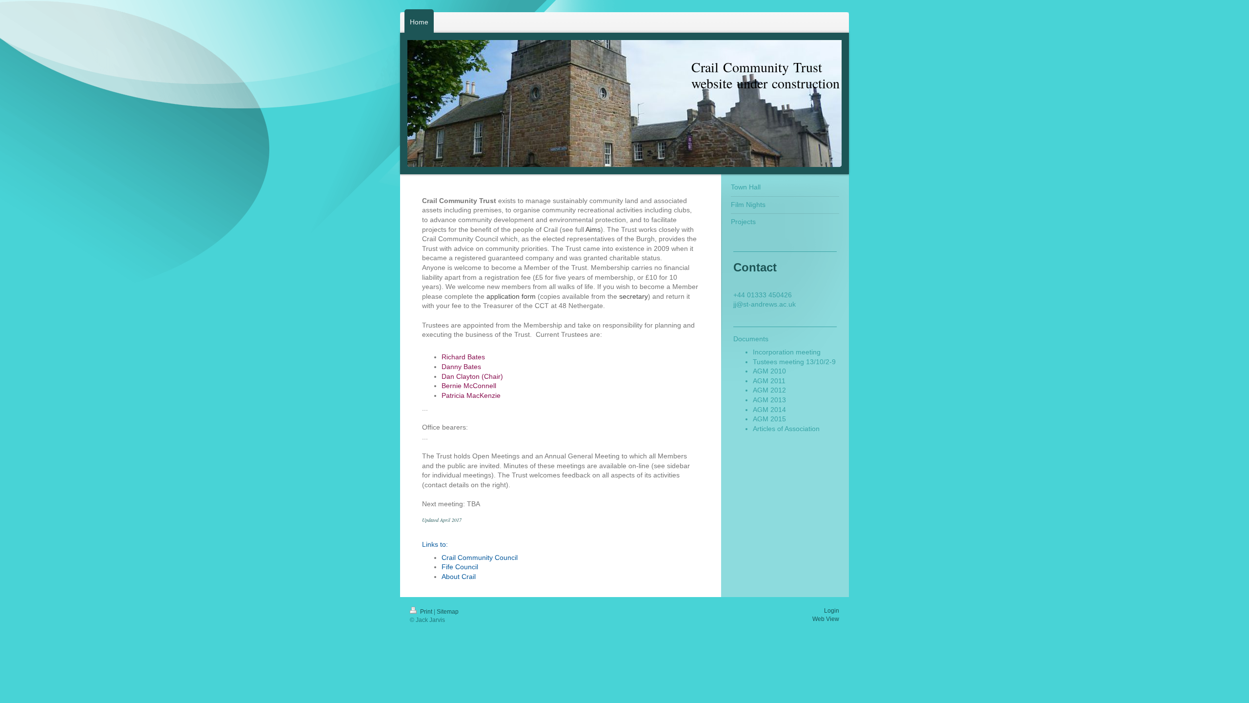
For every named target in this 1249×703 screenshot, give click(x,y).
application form (511, 296)
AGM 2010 (769, 371)
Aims (593, 229)
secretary (633, 296)
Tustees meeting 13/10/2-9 (794, 362)
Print (426, 611)
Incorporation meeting (787, 352)
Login (831, 610)
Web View (825, 619)
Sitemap (448, 611)
